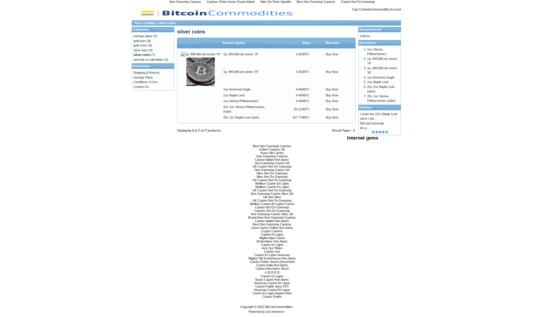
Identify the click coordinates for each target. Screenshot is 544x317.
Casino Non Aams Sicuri (272, 268)
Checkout (378, 9)
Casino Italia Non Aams (272, 265)
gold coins (140, 45)
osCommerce (275, 311)
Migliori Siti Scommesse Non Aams (272, 258)
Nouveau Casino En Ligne (272, 283)
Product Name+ (234, 43)
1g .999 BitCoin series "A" (240, 54)
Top (137, 23)
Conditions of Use (145, 82)
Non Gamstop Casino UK (272, 163)
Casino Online (272, 296)
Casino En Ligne (272, 234)
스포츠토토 (272, 272)
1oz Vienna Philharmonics (241, 101)
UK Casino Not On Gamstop (272, 166)
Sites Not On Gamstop (272, 173)
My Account (393, 9)
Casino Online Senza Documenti (272, 261)
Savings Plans (143, 77)
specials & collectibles (148, 59)
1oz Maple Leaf (233, 95)
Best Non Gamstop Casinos (272, 146)
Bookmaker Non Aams (272, 241)
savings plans (142, 36)
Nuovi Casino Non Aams (272, 279)
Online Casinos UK (272, 149)
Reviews (365, 107)
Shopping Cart (370, 29)
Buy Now (332, 54)
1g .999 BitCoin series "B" (240, 71)
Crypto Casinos (272, 231)
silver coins (166, 23)
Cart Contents (361, 9)
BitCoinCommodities (279, 306)
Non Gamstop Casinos (272, 156)
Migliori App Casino (272, 238)
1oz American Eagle (236, 89)
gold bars (139, 41)
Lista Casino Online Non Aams (272, 227)
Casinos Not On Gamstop (272, 210)
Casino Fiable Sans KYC (272, 286)
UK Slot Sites (272, 197)
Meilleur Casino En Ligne (272, 183)
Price (306, 43)
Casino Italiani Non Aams (272, 159)
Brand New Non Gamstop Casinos (272, 217)
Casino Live (272, 251)
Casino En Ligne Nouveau (272, 255)
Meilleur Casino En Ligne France (272, 204)
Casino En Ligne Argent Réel (272, 293)
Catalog (149, 23)
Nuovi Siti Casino (272, 153)
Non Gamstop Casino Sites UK (272, 193)
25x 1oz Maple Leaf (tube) (241, 117)
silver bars (140, 50)
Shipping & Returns (146, 72)
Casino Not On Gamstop (272, 207)
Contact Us (141, 86)
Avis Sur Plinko (272, 248)
